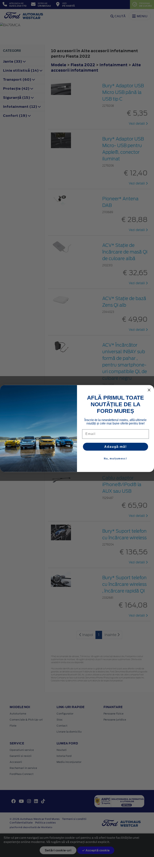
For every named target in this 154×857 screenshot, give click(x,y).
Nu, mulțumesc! (115, 458)
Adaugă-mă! (115, 446)
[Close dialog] (149, 390)
